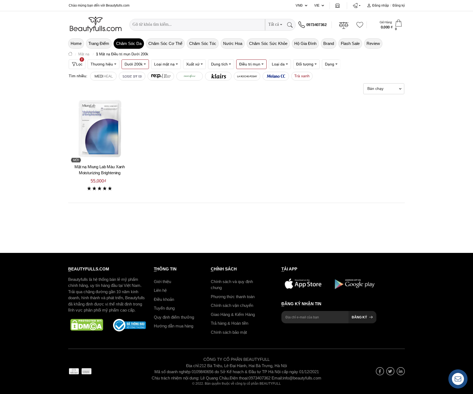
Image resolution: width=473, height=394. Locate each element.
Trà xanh (302, 76)
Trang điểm (98, 43)
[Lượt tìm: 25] (247, 76)
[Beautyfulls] (70, 54)
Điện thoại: (239, 378)
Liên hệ (160, 290)
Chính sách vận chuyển (232, 305)
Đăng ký (399, 5)
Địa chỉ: (193, 365)
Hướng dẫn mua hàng (173, 326)
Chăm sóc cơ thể (165, 43)
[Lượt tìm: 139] (132, 76)
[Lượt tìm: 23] (276, 76)
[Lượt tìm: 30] (218, 76)
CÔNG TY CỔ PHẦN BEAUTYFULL (236, 359)
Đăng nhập (380, 5)
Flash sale (350, 43)
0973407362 (316, 25)
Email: (277, 378)
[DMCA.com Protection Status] (86, 325)
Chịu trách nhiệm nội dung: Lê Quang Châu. (191, 378)
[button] (356, 5)
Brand (328, 43)
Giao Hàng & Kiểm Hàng (233, 314)
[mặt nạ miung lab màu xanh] (99, 128)
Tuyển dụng (164, 308)
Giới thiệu (162, 281)
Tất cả (273, 24)
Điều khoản (164, 299)
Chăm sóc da (129, 43)
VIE (316, 5)
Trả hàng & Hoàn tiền (229, 323)
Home (76, 43)
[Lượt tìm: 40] (189, 76)
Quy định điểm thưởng (174, 317)
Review (373, 43)
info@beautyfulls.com (302, 378)
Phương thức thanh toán (233, 296)
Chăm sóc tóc (202, 43)
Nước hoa (232, 43)
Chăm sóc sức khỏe (268, 43)
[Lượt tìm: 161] (103, 76)
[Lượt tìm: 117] (161, 76)
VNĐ (299, 5)
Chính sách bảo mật (229, 332)
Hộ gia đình (305, 43)
